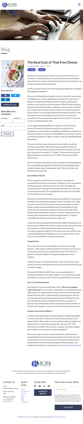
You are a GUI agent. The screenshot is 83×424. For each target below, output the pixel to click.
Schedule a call (10, 105)
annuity (42, 69)
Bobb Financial (27, 417)
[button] (5, 95)
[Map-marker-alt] (35, 386)
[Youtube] (40, 386)
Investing (31, 69)
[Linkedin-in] (44, 386)
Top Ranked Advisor (59, 417)
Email (3, 125)
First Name (4, 118)
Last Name (17, 118)
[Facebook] (49, 386)
